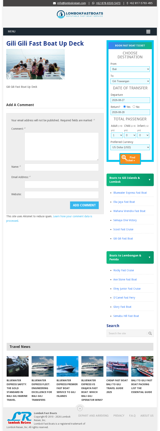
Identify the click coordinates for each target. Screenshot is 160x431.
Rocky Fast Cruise (123, 270)
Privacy (118, 415)
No (138, 106)
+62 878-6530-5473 (108, 3)
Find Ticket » (130, 159)
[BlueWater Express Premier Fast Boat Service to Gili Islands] (68, 366)
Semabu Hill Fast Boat (126, 315)
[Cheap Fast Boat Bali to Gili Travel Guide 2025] (117, 366)
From (113, 63)
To (112, 75)
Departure (117, 94)
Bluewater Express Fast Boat (130, 192)
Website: (16, 194)
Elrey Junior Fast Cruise (126, 288)
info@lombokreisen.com (71, 3)
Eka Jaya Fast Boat (124, 201)
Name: (16, 166)
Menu (11, 31)
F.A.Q (132, 415)
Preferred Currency (121, 142)
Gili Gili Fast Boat (123, 238)
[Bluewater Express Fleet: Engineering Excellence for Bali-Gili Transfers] (43, 366)
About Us (147, 415)
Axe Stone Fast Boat (125, 279)
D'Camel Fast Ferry (124, 297)
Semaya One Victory (125, 220)
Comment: (18, 128)
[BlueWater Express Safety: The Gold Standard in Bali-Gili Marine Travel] (18, 366)
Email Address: (20, 177)
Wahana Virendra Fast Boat (129, 211)
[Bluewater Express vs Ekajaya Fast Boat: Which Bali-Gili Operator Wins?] (92, 366)
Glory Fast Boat (122, 306)
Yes (128, 106)
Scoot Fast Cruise (123, 229)
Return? (115, 106)
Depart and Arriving (93, 415)
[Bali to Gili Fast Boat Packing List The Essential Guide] (142, 366)
